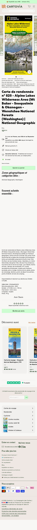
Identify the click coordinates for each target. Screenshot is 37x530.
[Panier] (29, 6)
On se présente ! (6, 462)
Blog (3, 465)
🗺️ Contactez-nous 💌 (8, 457)
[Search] (33, 10)
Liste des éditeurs (6, 472)
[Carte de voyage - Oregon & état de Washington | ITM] (14, 348)
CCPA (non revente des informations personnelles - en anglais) (14, 514)
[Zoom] (29, 72)
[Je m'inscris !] (26, 397)
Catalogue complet (7, 475)
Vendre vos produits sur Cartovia (11, 470)
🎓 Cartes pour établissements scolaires (13, 477)
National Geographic (8, 180)
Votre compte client (7, 460)
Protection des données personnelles (14, 511)
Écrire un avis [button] (18, 311)
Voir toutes (31, 322)
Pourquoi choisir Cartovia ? (9, 455)
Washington (19, 180)
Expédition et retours (7, 467)
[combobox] (18, 10)
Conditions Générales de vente (12, 509)
